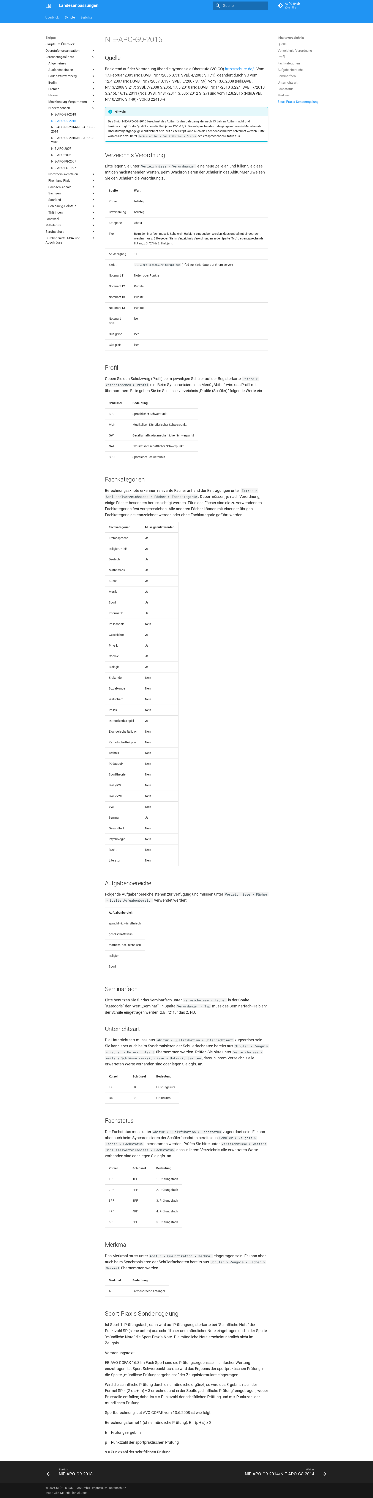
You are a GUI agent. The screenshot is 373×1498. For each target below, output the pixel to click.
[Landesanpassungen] (48, 5)
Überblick (52, 17)
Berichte (86, 17)
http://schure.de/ (239, 69)
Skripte (70, 17)
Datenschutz (117, 1488)
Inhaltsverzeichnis (291, 38)
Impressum (99, 1488)
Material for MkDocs (73, 1493)
